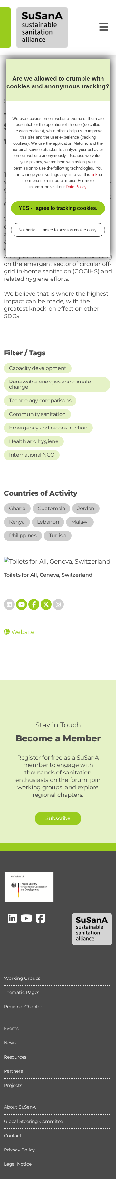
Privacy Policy (19, 1150)
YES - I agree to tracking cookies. (58, 208)
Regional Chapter (23, 1007)
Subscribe (58, 818)
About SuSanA (20, 1107)
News (10, 1043)
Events (11, 1028)
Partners (13, 1071)
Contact (13, 1136)
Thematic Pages (21, 992)
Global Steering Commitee (33, 1121)
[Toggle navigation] (103, 27)
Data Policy (76, 186)
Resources (15, 1057)
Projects (13, 1085)
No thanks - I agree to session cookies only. (58, 229)
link (95, 174)
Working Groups (22, 978)
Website (22, 631)
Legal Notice (18, 1164)
